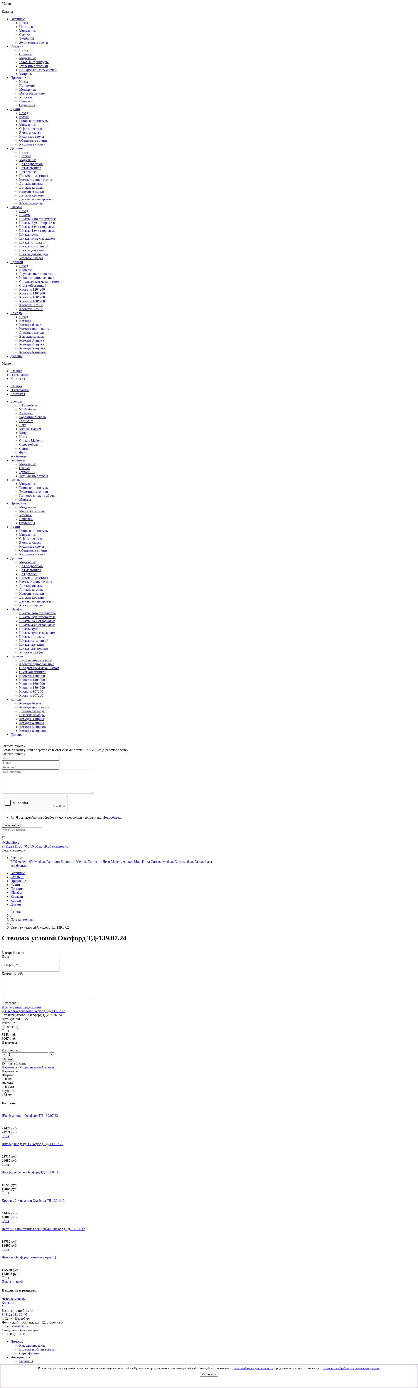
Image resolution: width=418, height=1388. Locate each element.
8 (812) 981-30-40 (14, 1314)
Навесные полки (31, 593)
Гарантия (26, 1361)
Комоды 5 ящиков (32, 348)
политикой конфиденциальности (253, 1368)
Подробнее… (112, 817)
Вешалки (26, 519)
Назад (23, 23)
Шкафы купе (28, 234)
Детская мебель (13, 1299)
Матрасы (25, 499)
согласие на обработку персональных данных (351, 1368)
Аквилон (26, 413)
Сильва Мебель (30, 440)
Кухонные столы (31, 546)
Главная (16, 912)
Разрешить (209, 1374)
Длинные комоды (32, 332)
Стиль (23, 448)
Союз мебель (28, 444)
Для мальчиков (30, 570)
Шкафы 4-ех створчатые (37, 230)
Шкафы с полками (33, 242)
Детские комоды (31, 589)
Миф (22, 433)
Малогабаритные (32, 511)
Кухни (24, 117)
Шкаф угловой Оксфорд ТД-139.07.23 (30, 1115)
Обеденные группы (33, 550)
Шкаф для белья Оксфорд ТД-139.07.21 (31, 1172)
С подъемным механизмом (39, 668)
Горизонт (26, 421)
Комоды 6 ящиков (32, 352)
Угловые (25, 515)
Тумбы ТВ (27, 472)
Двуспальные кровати (35, 660)
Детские (25, 156)
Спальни (25, 54)
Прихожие (27, 85)
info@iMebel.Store (15, 1326)
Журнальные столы (33, 476)
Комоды (25, 321)
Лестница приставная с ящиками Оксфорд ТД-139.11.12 (43, 1229)
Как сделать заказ (32, 1345)
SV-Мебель (27, 409)
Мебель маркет (30, 429)
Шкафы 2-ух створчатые (37, 223)
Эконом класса (30, 542)
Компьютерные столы (35, 582)
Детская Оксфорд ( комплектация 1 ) (29, 1257)
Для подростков (31, 566)
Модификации (30, 1067)
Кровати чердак (31, 605)
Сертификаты (29, 1353)
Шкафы (24, 215)
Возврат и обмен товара (37, 1349)
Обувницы (27, 523)
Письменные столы (33, 578)
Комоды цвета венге (34, 328)
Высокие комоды (32, 336)
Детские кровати (31, 597)
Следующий (32, 1007)
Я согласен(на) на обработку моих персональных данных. (69, 817)
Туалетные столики (33, 491)
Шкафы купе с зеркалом (37, 238)
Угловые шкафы (31, 258)
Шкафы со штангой (33, 246)
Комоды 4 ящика (31, 344)
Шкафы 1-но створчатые (37, 219)
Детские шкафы (31, 585)
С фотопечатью (30, 538)
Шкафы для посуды (33, 254)
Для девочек (28, 574)
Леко (22, 425)
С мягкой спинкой (32, 672)
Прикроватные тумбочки (38, 495)
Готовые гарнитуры (34, 487)
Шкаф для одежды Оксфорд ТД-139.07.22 (32, 1144)
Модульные (27, 464)
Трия (5, 1136)
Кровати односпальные (36, 664)
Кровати (25, 270)
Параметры (10, 1067)
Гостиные (26, 27)
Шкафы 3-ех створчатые (37, 227)
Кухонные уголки (32, 554)
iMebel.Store (10, 842)
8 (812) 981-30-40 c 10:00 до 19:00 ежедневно (35, 846)
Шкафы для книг (31, 250)
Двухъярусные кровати (36, 601)
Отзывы (48, 1067)
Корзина (8, 1303)
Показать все (12, 1281)
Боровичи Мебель (32, 417)
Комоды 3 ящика (31, 340)
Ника (23, 436)
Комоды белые (30, 325)
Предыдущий (12, 1007)
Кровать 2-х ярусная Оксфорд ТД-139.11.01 (34, 1200)
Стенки (24, 468)
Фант (23, 452)
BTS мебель (28, 405)
